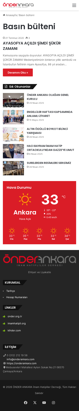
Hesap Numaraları (16, 297)
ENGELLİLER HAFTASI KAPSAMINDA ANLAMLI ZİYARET (49, 114)
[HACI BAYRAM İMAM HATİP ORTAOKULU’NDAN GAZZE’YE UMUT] (13, 151)
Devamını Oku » (18, 72)
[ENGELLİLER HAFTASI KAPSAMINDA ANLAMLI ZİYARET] (13, 117)
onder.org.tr (15, 316)
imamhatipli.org (17, 323)
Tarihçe (10, 290)
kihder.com (14, 330)
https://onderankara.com (21, 363)
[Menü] (74, 6)
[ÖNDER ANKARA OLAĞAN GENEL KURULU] (13, 100)
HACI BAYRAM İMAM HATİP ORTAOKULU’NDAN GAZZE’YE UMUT (50, 148)
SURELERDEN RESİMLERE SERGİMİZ (49, 163)
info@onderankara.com (20, 359)
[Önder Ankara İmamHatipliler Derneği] (18, 5)
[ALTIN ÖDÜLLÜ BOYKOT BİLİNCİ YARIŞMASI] (13, 134)
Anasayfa (11, 15)
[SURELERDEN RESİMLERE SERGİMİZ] (13, 168)
